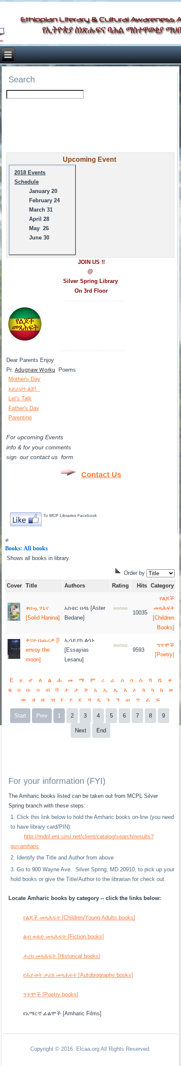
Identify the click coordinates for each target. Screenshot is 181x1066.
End (101, 730)
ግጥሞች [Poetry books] (50, 994)
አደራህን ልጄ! (23, 389)
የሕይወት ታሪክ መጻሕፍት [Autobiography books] (78, 975)
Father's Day (23, 408)
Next (80, 730)
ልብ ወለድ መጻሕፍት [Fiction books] (63, 936)
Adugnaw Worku (35, 370)
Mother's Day (24, 379)
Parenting (20, 417)
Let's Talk (20, 398)
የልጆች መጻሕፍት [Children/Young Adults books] (79, 917)
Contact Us (101, 474)
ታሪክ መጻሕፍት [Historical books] (61, 956)
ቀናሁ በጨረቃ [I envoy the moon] (43, 650)
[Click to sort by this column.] (119, 573)
